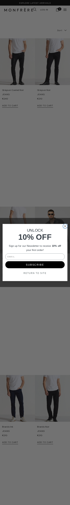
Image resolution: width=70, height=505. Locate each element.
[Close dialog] (65, 226)
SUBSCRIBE (35, 264)
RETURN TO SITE (35, 273)
